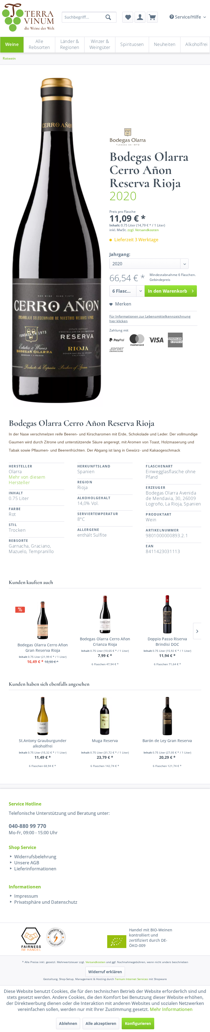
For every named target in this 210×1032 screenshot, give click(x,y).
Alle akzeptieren (101, 1023)
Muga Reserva (105, 740)
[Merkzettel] (127, 17)
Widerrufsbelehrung (34, 857)
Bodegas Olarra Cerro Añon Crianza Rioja (105, 641)
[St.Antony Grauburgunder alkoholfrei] (43, 716)
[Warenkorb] (152, 17)
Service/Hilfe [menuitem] (188, 17)
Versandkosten (95, 962)
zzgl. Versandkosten (143, 230)
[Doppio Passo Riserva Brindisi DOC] (167, 614)
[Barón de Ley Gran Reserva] (167, 716)
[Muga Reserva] (105, 716)
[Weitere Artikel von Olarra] (127, 137)
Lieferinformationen (34, 869)
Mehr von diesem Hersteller (27, 479)
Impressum (25, 896)
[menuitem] (127, 17)
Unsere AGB (26, 863)
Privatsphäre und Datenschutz (45, 902)
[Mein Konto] (140, 17)
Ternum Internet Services (131, 979)
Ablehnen (68, 1023)
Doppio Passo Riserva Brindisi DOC (167, 641)
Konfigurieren (138, 1023)
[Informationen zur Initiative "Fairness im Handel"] (31, 939)
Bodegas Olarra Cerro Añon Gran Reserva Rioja (43, 647)
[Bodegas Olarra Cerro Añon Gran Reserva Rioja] (43, 620)
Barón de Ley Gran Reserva (167, 740)
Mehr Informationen (171, 1009)
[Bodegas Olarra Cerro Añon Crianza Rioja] (105, 614)
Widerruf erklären (105, 971)
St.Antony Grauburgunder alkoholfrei (42, 743)
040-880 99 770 (27, 826)
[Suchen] (108, 17)
